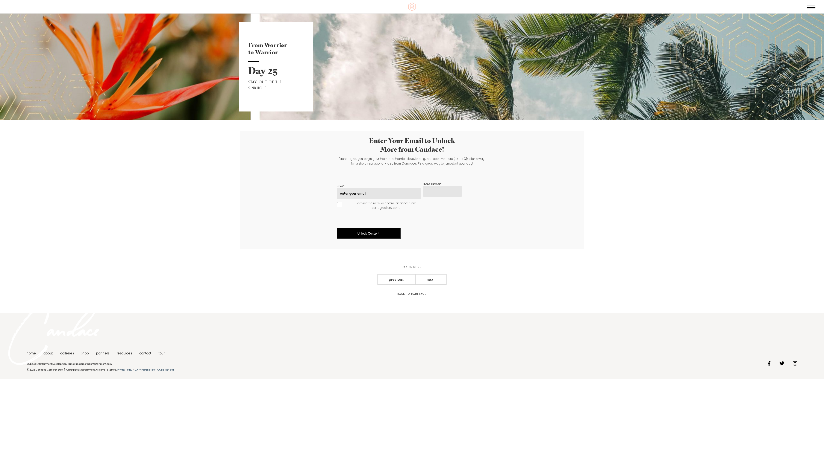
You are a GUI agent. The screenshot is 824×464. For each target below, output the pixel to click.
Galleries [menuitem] (67, 353)
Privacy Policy (125, 369)
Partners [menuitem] (102, 353)
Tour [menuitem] (162, 353)
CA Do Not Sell (165, 369)
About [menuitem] (48, 353)
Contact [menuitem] (145, 353)
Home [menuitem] (31, 353)
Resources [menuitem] (124, 353)
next (431, 279)
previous (396, 279)
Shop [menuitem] (85, 353)
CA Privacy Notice (145, 369)
